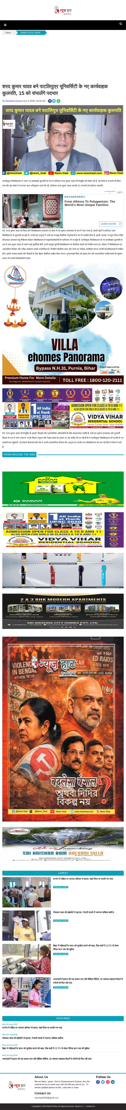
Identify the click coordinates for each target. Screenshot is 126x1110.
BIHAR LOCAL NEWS (30, 32)
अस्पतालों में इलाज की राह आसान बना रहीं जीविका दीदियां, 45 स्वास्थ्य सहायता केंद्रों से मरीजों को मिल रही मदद (47, 1058)
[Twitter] (103, 1082)
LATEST (63, 873)
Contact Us (43, 1093)
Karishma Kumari (14, 101)
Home (8, 32)
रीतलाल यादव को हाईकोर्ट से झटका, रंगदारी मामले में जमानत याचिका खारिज (32, 1038)
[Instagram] (108, 1082)
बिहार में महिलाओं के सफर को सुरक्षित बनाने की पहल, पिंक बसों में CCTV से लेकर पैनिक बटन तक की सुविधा (45, 1048)
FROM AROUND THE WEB (19, 454)
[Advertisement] (63, 58)
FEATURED (63, 1018)
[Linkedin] (113, 1082)
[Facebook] (98, 1082)
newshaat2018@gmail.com (47, 1098)
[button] (5, 25)
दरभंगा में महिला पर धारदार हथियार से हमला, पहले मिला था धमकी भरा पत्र (32, 1027)
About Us (41, 1077)
